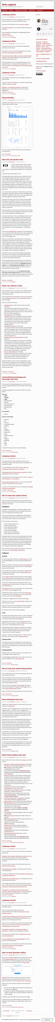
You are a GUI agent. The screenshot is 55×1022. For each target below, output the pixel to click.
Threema (38, 48)
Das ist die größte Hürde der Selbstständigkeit (13, 939)
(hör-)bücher (4, 371)
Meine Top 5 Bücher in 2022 (12, 286)
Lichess (14, 594)
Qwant (18, 642)
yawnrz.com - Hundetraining (43, 43)
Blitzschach (28, 592)
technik (3, 450)
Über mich (4, 10)
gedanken (4, 280)
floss (16, 1007)
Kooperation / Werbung (21, 10)
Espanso (17, 627)
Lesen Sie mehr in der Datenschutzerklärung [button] (29, 1019)
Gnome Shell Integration (10, 794)
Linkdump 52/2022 (9, 456)
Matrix (43, 46)
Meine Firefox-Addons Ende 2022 (14, 755)
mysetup (13, 452)
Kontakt (11, 10)
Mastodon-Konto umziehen (8, 865)
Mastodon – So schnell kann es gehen (11, 87)
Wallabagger (7, 830)
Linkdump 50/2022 (9, 900)
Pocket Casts (23, 559)
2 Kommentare (10, 92)
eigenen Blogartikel (10, 688)
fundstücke (4, 35)
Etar (18, 610)
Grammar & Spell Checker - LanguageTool (14, 798)
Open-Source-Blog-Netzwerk (43, 58)
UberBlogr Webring (41, 61)
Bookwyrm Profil (26, 298)
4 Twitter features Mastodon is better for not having (14, 916)
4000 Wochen (7, 314)
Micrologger (5, 588)
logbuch (15, 155)
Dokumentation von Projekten (9, 869)
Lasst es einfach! (6, 34)
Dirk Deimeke (11, 16)
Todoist (6, 822)
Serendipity (49, 45)
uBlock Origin (7, 825)
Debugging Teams (8, 305)
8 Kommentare (10, 894)
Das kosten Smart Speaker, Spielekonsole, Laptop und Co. (16, 856)
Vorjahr (12, 102)
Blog (38, 54)
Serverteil (13, 685)
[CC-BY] (39, 73)
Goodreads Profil (10, 298)
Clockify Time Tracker (25, 770)
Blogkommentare (45, 54)
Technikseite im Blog (16, 550)
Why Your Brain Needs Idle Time (10, 482)
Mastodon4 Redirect (12, 802)
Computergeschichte (46, 48)
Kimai (16, 565)
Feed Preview (7, 786)
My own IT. (43, 70)
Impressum (40, 10)
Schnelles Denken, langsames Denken (13, 337)
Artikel (3, 502)
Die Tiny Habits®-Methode (10, 351)
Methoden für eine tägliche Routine (10, 878)
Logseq (7, 576)
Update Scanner (8, 827)
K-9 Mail (27, 598)
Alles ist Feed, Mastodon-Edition (14, 953)
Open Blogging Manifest (41, 39)
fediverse (13, 1007)
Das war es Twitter (11, 84)
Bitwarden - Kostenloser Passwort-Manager (14, 764)
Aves (3, 605)
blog (3, 154)
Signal (47, 46)
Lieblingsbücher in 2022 (14, 231)
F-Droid (26, 594)
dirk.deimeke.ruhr (19, 658)
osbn (23, 842)
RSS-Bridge (26, 962)
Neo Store (6, 584)
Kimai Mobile (27, 565)
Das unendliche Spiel (9, 326)
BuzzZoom (38, 45)
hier (22, 166)
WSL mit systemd (24, 24)
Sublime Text (24, 621)
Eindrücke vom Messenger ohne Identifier (12, 52)
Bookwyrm (47, 51)
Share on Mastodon (11, 818)
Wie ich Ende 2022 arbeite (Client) (14, 496)
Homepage (38, 42)
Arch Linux (15, 617)
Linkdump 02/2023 (9, 41)
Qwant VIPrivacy (11, 815)
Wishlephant (22, 836)
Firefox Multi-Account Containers (12, 790)
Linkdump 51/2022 (8, 846)
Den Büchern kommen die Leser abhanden (12, 945)
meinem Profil (20, 980)
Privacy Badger (8, 812)
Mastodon (4, 977)
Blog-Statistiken (8, 98)
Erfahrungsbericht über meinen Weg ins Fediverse (14, 472)
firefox (12, 842)
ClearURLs (9, 767)
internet (3, 840)
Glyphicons (38, 68)
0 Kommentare (10, 35)
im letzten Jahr (11, 706)
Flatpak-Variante (24, 636)
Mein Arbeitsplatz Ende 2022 (12, 699)
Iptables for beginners (7, 27)
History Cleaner (8, 801)
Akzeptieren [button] (47, 1019)
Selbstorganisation (10, 959)
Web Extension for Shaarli (10, 833)
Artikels (23, 760)
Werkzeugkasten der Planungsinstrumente (22, 65)
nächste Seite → (29, 1010)
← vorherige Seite (5, 1010)
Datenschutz (32, 10)
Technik (38, 50)
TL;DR (3, 173)
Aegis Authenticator (26, 572)
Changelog (44, 42)
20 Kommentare (8, 154)
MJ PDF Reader (21, 601)
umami (18, 155)
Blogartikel (18, 596)
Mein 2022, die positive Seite (12, 160)
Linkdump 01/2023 (8, 73)
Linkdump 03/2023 (9, 15)
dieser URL (28, 980)
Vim (23, 624)
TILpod (43, 45)
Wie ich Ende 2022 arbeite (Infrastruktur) (17, 669)
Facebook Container (9, 775)
